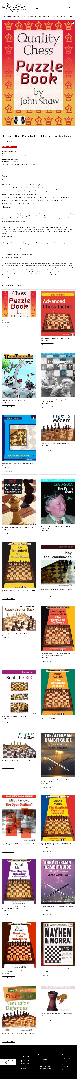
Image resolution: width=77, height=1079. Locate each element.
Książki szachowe (27, 16)
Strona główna (6, 16)
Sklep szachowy (16, 16)
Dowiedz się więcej (9, 327)
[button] (37, 8)
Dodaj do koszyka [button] (46, 408)
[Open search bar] (53, 7)
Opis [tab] (4, 171)
